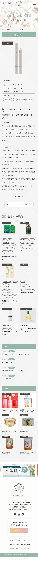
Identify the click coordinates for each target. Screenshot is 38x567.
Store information (25, 548)
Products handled (14, 544)
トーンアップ (6, 245)
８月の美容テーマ (7, 362)
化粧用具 (23, 286)
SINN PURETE (24, 325)
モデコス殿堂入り (29, 245)
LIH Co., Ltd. (22, 558)
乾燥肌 (4, 295)
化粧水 (4, 298)
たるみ (32, 242)
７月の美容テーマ (7, 378)
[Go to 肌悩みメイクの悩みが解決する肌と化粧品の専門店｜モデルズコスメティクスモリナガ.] (3, 29)
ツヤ (9, 289)
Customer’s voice (14, 548)
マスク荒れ (11, 247)
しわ (13, 242)
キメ (4, 284)
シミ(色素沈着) (22, 99)
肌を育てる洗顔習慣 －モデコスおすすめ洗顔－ (16, 354)
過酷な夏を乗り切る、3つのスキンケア (13, 370)
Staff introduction (25, 544)
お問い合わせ (19, 530)
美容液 (9, 298)
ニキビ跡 (30, 99)
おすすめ (10, 239)
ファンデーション (7, 102)
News (18, 540)
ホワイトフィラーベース (27, 204)
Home (11, 540)
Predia (4, 239)
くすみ (15, 99)
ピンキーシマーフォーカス (13, 204)
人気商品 (5, 250)
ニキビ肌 (13, 245)
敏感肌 (10, 250)
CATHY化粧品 (24, 239)
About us (25, 540)
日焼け (4, 253)
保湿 (15, 295)
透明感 (14, 298)
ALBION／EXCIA (7, 99)
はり (22, 245)
